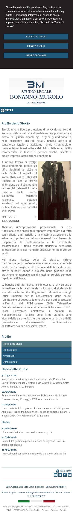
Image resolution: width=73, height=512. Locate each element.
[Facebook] (65, 476)
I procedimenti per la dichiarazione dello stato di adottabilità (33, 453)
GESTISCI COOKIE (36, 55)
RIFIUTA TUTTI (36, 46)
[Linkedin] (55, 476)
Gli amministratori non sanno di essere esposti (26, 432)
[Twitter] (60, 476)
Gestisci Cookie (32, 510)
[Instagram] (70, 476)
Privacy (54, 510)
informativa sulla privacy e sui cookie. (26, 18)
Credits (63, 510)
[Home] (36, 106)
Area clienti (66, 471)
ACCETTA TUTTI (36, 36)
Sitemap (45, 510)
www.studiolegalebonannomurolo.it (36, 492)
